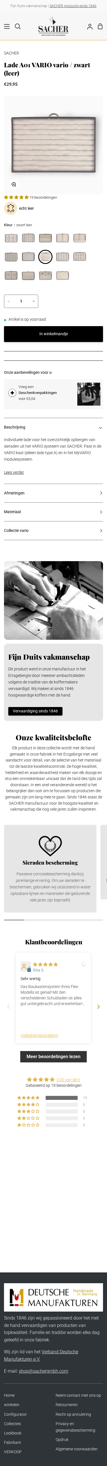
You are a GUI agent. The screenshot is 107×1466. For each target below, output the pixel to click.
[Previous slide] (8, 1006)
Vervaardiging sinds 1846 (35, 711)
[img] (45, 964)
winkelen (11, 1404)
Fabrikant (12, 1442)
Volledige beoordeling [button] (39, 1035)
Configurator (15, 1414)
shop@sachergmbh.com (43, 1371)
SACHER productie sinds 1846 (73, 6)
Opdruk (62, 1439)
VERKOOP (13, 1452)
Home (9, 1395)
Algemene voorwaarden (77, 1449)
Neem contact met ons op (78, 1395)
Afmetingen (14, 493)
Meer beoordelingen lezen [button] (53, 1056)
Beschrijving (14, 427)
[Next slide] (98, 1006)
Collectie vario (16, 530)
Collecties (12, 1423)
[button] (16, 197)
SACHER (11, 53)
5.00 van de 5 (68, 1079)
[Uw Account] (87, 26)
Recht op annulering (73, 1414)
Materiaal (12, 511)
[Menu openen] (5, 26)
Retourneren (67, 1404)
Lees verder (14, 472)
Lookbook (12, 1433)
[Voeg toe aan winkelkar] (12, 393)
